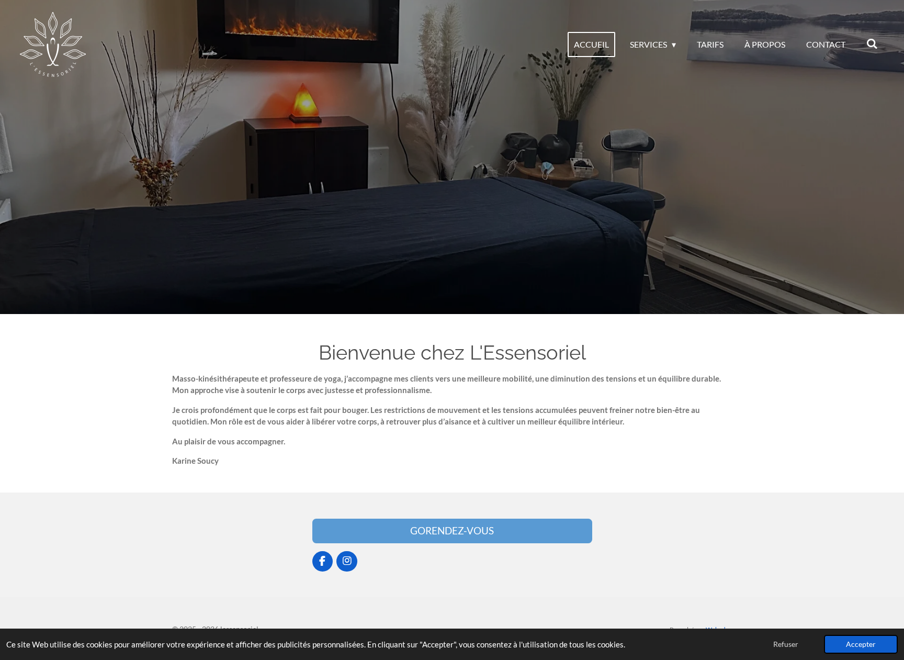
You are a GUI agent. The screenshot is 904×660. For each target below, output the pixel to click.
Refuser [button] (785, 644)
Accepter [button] (861, 644)
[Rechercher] (872, 43)
